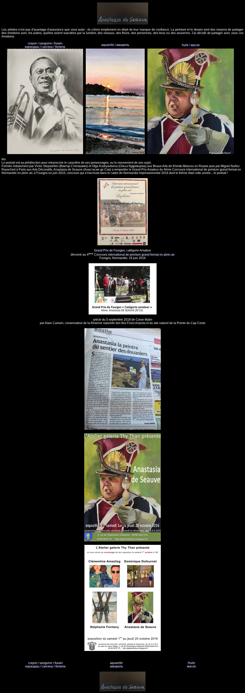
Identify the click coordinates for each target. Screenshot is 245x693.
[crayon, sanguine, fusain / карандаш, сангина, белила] (45, 153)
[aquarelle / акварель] (115, 153)
